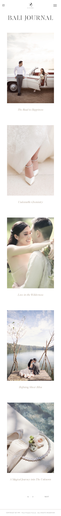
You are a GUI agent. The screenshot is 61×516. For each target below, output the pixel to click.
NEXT (47, 497)
